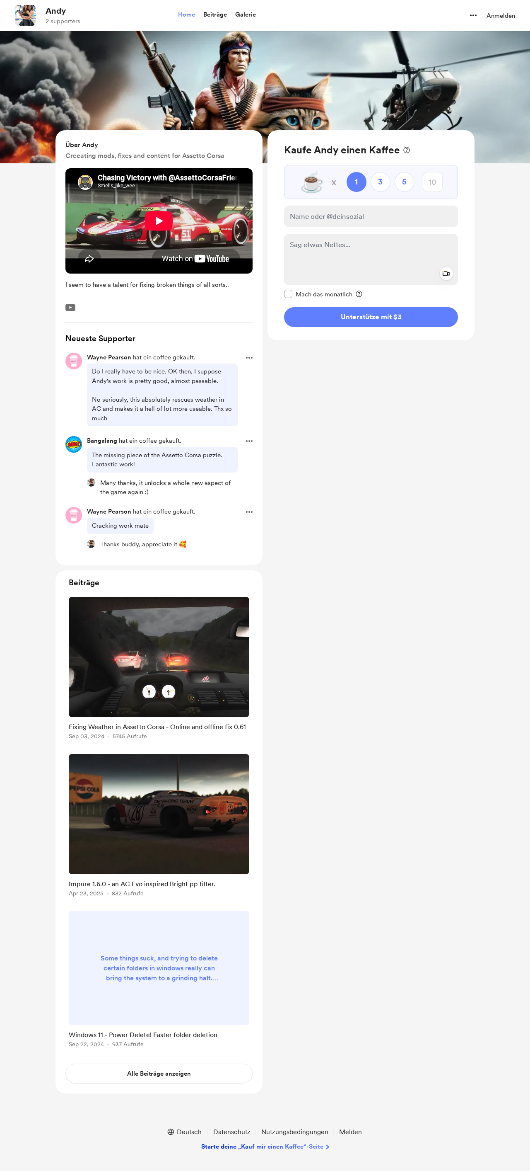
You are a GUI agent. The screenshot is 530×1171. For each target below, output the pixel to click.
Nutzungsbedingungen (294, 1132)
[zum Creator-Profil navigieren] (25, 15)
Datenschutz (232, 1132)
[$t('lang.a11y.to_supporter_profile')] (91, 482)
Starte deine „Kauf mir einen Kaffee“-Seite (262, 1146)
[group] (159, 670)
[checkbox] (318, 294)
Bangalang (102, 440)
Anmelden (501, 15)
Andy (56, 11)
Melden (350, 1132)
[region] (371, 235)
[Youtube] (70, 308)
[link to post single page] (159, 670)
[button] (186, 15)
